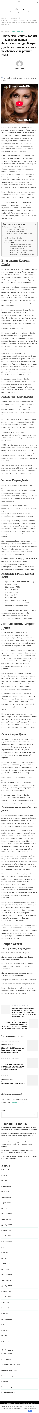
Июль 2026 (5, 1169)
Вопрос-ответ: (9, 242)
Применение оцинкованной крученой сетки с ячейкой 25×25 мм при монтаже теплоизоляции (19, 1128)
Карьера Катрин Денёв (15, 231)
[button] (33, 224)
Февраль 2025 (6, 1214)
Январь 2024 (6, 1280)
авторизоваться (18, 1102)
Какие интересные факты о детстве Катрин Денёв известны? (21, 251)
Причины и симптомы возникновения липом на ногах (13, 1082)
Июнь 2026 (5, 1175)
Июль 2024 (5, 1247)
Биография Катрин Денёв (14, 227)
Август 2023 (5, 1302)
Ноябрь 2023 (6, 1291)
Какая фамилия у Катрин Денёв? (20, 244)
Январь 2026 (6, 1197)
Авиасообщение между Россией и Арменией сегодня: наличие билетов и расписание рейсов (18, 1144)
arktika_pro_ (20, 68)
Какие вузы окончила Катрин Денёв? (22, 254)
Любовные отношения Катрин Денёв (20, 240)
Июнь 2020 (5, 1330)
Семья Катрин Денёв (14, 238)
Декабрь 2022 (6, 1319)
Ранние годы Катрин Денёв (17, 229)
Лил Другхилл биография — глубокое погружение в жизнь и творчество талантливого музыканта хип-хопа (13, 1067)
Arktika (19, 9)
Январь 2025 (6, 1219)
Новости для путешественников (13, 1376)
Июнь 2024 (5, 1252)
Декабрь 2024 (6, 1225)
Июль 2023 (5, 1308)
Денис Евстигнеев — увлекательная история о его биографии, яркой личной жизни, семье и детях (12, 1049)
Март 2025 (5, 1208)
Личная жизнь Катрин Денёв (15, 236)
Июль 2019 (5, 1341)
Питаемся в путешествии (10, 1387)
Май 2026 (4, 1180)
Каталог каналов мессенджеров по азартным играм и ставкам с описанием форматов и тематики (18, 1136)
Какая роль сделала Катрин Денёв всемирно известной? (21, 247)
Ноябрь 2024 (6, 1230)
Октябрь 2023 (6, 1297)
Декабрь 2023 (6, 1286)
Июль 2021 (5, 1324)
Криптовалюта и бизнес (10, 1370)
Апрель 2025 (6, 1203)
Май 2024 (4, 1258)
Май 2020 (4, 1336)
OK (30, 1410)
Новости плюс (6, 1381)
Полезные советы (8, 1392)
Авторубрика (6, 1359)
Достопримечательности (10, 1365)
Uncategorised (17, 31)
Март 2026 (5, 1192)
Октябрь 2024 (6, 1236)
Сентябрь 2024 (7, 1241)
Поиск (4, 1110)
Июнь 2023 (5, 1313)
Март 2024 (5, 1269)
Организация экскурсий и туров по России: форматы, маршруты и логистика (17, 1151)
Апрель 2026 (6, 1186)
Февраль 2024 (6, 1275)
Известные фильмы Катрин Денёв (19, 233)
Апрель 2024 (6, 1264)
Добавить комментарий (19, 73)
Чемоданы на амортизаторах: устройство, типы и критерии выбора (19, 1157)
